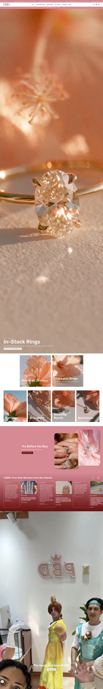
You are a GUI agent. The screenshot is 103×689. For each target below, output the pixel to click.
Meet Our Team (51, 669)
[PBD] (7, 4)
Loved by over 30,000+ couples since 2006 (51, 7)
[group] (51, 8)
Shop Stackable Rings (60, 383)
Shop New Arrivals (26, 383)
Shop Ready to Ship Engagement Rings (13, 348)
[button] (50, 4)
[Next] (98, 478)
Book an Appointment (27, 452)
